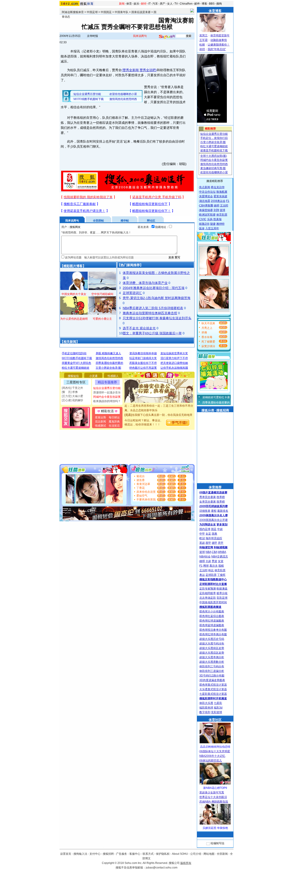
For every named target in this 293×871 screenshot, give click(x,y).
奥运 (202, 574)
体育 (129, 3)
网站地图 (208, 853)
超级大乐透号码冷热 (211, 643)
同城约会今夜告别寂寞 (107, 396)
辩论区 (151, 220)
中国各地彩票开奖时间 (213, 602)
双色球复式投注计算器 (213, 684)
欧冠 (202, 538)
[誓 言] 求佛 (70, 392)
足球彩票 (211, 574)
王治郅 (224, 205)
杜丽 (202, 44)
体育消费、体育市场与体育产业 (145, 283)
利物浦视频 (221, 547)
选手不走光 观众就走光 (139, 328)
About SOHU (180, 853)
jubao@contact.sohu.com (161, 867)
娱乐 (136, 3)
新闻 (122, 3)
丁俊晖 (221, 574)
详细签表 (204, 510)
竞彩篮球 (216, 712)
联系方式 (148, 853)
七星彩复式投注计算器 (213, 693)
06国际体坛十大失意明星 (214, 751)
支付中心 (95, 853)
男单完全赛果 (207, 497)
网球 (206, 565)
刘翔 (216, 210)
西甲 (208, 542)
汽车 (155, 3)
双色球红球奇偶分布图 (213, 634)
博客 (204, 3)
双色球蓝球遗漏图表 (211, 625)
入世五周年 (212, 228)
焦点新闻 (204, 187)
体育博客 (215, 11)
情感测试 (100, 425)
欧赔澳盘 (222, 588)
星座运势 (100, 417)
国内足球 (204, 529)
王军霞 (203, 40)
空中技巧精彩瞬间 (102, 294)
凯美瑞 (217, 219)
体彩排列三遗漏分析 (211, 671)
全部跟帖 (98, 220)
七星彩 (218, 703)
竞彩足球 (222, 597)
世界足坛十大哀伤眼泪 (213, 797)
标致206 (204, 223)
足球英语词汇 (132, 293)
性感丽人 (113, 376)
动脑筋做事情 (218, 40)
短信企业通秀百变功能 (107, 388)
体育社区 (215, 720)
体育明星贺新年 (220, 35)
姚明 (216, 205)
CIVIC (202, 219)
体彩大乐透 (206, 703)
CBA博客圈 (206, 205)
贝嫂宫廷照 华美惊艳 (215, 828)
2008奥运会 (218, 201)
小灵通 (93, 376)
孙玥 (202, 49)
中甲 (202, 533)
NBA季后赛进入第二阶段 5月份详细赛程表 (153, 308)
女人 (170, 3)
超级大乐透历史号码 (211, 639)
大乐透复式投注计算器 (213, 689)
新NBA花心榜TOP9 (215, 788)
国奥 (214, 533)
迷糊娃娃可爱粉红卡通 (216, 397)
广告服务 (121, 853)
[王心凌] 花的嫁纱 (72, 400)
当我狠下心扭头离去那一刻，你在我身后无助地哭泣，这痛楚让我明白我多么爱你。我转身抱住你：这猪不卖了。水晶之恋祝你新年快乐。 (159, 415)
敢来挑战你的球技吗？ (107, 401)
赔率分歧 (222, 593)
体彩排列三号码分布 (211, 666)
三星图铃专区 (76, 382)
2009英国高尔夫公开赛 (213, 520)
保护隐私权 (163, 853)
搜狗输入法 (80, 853)
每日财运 (114, 417)
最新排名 (222, 510)
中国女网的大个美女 (74, 294)
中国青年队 (121, 12)
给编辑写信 (217, 843)
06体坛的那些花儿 (210, 760)
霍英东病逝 (220, 196)
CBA (214, 552)
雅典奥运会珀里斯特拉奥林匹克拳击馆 (150, 313)
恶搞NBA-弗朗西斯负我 (213, 801)
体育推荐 (215, 487)
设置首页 (65, 853)
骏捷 (213, 223)
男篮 (214, 561)
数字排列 (204, 712)
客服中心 (134, 853)
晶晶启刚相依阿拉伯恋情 (215, 746)
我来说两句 (140, 36)
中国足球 (92, 12)
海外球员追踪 (214, 538)
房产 (162, 3)
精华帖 (125, 220)
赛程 (214, 510)
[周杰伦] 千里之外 (72, 388)
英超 (202, 542)
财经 (143, 3)
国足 (214, 529)
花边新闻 (100, 421)
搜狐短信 (73, 376)
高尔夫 (213, 565)
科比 (211, 570)
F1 (227, 201)
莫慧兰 (203, 35)
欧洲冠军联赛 (207, 214)
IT (149, 3)
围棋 (221, 565)
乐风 (210, 219)
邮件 (197, 3)
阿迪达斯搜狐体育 (73, 12)
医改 (202, 228)
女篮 (220, 561)
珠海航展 (221, 191)
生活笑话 (114, 425)
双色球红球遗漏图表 (211, 620)
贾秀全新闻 (131, 70)
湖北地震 (204, 201)
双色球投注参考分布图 (213, 629)
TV (176, 3)
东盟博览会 (206, 196)
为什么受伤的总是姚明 (74, 318)
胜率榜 (221, 497)
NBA (208, 552)
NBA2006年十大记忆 (212, 755)
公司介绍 (195, 853)
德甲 (214, 542)
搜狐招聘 (108, 853)
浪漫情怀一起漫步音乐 (107, 392)
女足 (208, 533)
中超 (220, 529)
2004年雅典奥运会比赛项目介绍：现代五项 (153, 288)
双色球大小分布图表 (211, 611)
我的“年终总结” (217, 49)
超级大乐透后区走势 (211, 652)
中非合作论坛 (207, 191)
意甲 (220, 542)
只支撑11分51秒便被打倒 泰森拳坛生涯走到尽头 (157, 318)
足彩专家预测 (207, 588)
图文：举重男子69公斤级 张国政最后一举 (152, 333)
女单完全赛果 (207, 501)
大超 (208, 561)
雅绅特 (220, 223)
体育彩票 (221, 214)
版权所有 (185, 863)
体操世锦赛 (206, 210)
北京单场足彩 (207, 597)
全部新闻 (222, 853)
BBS (211, 3)
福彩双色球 (206, 707)
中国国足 (106, 12)
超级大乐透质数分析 (211, 661)
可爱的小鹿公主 (102, 318)
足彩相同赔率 (207, 593)
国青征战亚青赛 (141, 12)
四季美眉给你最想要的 (216, 402)
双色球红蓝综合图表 (211, 616)
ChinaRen (186, 3)
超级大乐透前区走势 (211, 648)
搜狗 (219, 3)
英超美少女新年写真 (211, 792)
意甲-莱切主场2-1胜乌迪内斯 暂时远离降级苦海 (156, 298)
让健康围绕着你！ (219, 44)
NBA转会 (205, 556)
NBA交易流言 (219, 556)
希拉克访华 (218, 187)
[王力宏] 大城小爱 (72, 396)
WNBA (222, 552)
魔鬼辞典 (114, 421)
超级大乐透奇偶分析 (211, 657)
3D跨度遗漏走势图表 (212, 680)
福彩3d (218, 707)
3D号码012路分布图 (211, 675)
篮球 (222, 210)
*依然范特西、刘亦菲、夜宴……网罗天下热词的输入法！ (96, 232)
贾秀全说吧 (148, 70)
